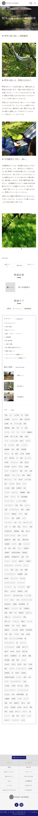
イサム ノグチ (16, 475)
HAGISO (13, 591)
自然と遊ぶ (5, 258)
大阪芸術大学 (8, 531)
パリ (13, 432)
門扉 (26, 514)
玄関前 (18, 647)
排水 (10, 634)
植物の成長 (25, 539)
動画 (13, 488)
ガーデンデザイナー (16, 681)
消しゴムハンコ (28, 522)
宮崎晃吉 (20, 591)
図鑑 (22, 531)
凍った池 (20, 686)
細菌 (20, 544)
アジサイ (14, 544)
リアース (7, 514)
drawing (22, 578)
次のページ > (31, 265)
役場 (6, 638)
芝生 (6, 458)
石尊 (22, 557)
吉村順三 (23, 673)
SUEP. (18, 625)
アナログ (11, 668)
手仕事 (30, 664)
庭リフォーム (8, 479)
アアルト (7, 561)
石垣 (16, 570)
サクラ (6, 471)
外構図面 (22, 492)
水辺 (18, 600)
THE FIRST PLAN (18, 595)
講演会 (24, 625)
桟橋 (21, 462)
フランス (7, 432)
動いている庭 (14, 436)
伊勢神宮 (7, 673)
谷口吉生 (7, 664)
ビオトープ (15, 492)
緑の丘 (18, 651)
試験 (6, 613)
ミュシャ (26, 698)
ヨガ (15, 479)
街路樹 (26, 466)
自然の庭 (27, 419)
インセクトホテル (14, 509)
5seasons (7, 694)
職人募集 (7, 660)
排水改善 (7, 466)
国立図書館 (24, 496)
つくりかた (11, 445)
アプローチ (16, 621)
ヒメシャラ (23, 643)
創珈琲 (18, 518)
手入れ (23, 716)
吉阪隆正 (7, 552)
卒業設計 (7, 625)
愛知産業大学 (15, 557)
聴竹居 (6, 578)
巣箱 (13, 428)
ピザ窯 (22, 454)
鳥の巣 (19, 707)
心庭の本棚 (8, 344)
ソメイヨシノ (8, 587)
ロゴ (20, 522)
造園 (13, 660)
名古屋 (11, 711)
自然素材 (19, 488)
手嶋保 (30, 668)
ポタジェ (7, 454)
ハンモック (24, 445)
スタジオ (14, 561)
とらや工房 (15, 630)
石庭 (28, 703)
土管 (6, 634)
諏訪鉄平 (16, 703)
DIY (15, 613)
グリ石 (19, 698)
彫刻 (23, 475)
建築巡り (21, 561)
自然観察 (7, 419)
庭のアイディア (10, 330)
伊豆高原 (13, 707)
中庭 (16, 505)
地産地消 (7, 475)
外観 (13, 716)
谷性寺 (26, 686)
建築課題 (20, 574)
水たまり (14, 466)
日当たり (7, 720)
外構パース (7, 617)
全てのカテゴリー (10, 323)
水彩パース (29, 613)
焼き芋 (6, 656)
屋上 (6, 484)
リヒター (23, 660)
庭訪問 (28, 454)
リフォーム (15, 419)
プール (6, 600)
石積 (12, 570)
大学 (13, 625)
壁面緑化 (29, 432)
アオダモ (16, 634)
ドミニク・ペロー (9, 501)
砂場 (22, 634)
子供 (6, 527)
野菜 (16, 454)
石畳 (31, 471)
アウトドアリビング (10, 574)
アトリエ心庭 (17, 423)
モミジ (19, 548)
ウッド (6, 570)
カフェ (24, 518)
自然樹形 (26, 548)
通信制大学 (8, 539)
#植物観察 (27, 308)
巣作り (6, 591)
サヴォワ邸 (28, 479)
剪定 (14, 548)
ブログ (6, 681)
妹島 (31, 527)
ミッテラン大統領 (21, 501)
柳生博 (24, 656)
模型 (19, 527)
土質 (15, 522)
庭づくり (17, 711)
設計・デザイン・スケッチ (13, 334)
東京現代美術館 (16, 552)
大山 (27, 557)
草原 (31, 707)
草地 (6, 711)
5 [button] (21, 248)
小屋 (19, 535)
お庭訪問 (8, 337)
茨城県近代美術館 (9, 677)
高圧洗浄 (11, 458)
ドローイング (14, 578)
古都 (25, 664)
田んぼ (26, 462)
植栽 (21, 419)
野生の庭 (25, 651)
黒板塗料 (21, 613)
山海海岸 (7, 698)
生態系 (26, 415)
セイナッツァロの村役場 (15, 638)
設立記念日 (8, 604)
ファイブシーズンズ (23, 690)
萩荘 (26, 591)
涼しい (12, 600)
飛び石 (23, 703)
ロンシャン (28, 458)
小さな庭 (16, 415)
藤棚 (26, 570)
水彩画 (28, 634)
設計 (18, 660)
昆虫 (22, 509)
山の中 (6, 496)
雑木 (21, 471)
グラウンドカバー (9, 643)
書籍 (29, 656)
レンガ (29, 716)
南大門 (19, 664)
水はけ (20, 466)
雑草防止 (14, 514)
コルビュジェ (14, 462)
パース (6, 441)
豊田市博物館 (20, 694)
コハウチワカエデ (9, 647)
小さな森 (7, 488)
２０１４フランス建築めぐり (14, 354)
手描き (26, 436)
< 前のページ (7, 265)
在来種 (6, 423)
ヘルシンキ (26, 544)
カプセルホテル (9, 565)
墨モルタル (8, 621)
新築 (25, 423)
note (29, 677)
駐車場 (13, 698)
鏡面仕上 (7, 608)
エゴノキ (13, 496)
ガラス (20, 514)
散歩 (21, 505)
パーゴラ (24, 535)
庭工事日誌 (8, 341)
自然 (26, 428)
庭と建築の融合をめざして (13, 347)
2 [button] (17, 248)
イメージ (7, 716)
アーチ (23, 432)
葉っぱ (28, 531)
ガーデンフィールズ (26, 600)
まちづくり (8, 595)
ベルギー (27, 505)
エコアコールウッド (10, 582)
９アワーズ (18, 565)
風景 (18, 449)
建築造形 (24, 552)
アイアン (7, 518)
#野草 (9, 308)
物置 (10, 613)
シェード (29, 621)
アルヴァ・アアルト (10, 535)
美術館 (6, 436)
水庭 (24, 681)
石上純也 (7, 686)
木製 (24, 617)
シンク (24, 484)
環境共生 (7, 630)
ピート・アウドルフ (10, 690)
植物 (14, 527)
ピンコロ (18, 677)
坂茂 (13, 694)
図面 (21, 436)
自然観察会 (13, 656)
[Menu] (35, 3)
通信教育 (7, 557)
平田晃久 (28, 561)
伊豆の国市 (29, 630)
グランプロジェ (9, 505)
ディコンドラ (21, 582)
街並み (21, 441)
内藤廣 (14, 604)
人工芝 (23, 720)
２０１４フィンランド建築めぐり (15, 358)
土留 (21, 570)
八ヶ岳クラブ (14, 471)
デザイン (25, 711)
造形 (19, 539)
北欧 (9, 548)
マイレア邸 (28, 595)
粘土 (25, 488)
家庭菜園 (23, 449)
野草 (18, 445)
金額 (28, 492)
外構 (6, 415)
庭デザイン (25, 647)
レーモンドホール (21, 668)
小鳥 (18, 428)
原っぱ (25, 707)
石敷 (25, 677)
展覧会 (29, 475)
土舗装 (27, 509)
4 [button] (20, 248)
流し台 (18, 484)
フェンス (25, 565)
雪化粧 (17, 673)
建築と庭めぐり (10, 351)
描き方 (6, 651)
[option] (19, 230)
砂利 (18, 716)
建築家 (22, 630)
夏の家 (12, 651)
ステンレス (15, 608)
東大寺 (13, 664)
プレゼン (25, 527)
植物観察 (7, 449)
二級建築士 (26, 608)
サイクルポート (17, 617)
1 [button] (16, 248)
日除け (23, 621)
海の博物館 (22, 604)
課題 (14, 539)
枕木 (26, 471)
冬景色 (13, 686)
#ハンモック (17, 308)
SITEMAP (28, 790)
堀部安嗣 (7, 428)
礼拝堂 (6, 462)
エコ (10, 415)
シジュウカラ (21, 587)
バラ (18, 432)
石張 (26, 574)
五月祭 (6, 707)
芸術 (10, 703)
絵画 (6, 703)
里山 (13, 449)
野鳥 (28, 587)
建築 (21, 458)
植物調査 (16, 531)
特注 (13, 518)
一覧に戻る (19, 265)
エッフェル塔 (14, 441)
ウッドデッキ (15, 720)
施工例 (20, 479)
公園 (6, 509)
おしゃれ (11, 484)
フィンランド (8, 522)
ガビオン (28, 441)
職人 (6, 668)
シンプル (7, 492)
